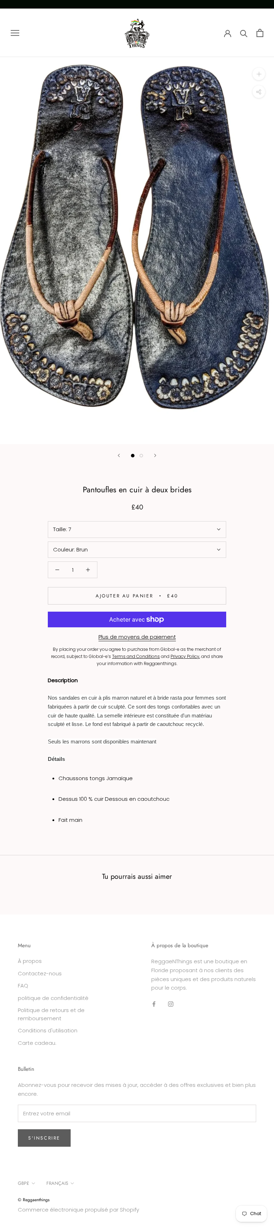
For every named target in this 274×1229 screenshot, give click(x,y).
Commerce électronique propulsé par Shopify (78, 1209)
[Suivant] (155, 455)
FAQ (23, 985)
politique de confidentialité (53, 998)
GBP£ (23, 1183)
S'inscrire (44, 1138)
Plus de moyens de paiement (137, 637)
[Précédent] (119, 455)
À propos (30, 961)
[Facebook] (154, 1004)
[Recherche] (244, 33)
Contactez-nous (40, 973)
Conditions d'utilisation (47, 1030)
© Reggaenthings (34, 1200)
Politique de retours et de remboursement (51, 1014)
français (57, 1183)
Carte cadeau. (37, 1043)
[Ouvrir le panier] (260, 33)
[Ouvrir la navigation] (15, 33)
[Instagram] (170, 1004)
